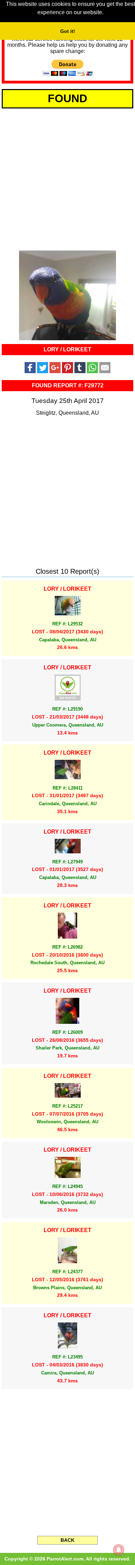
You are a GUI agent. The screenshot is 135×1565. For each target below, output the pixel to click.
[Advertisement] (67, 178)
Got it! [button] (67, 31)
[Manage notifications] (118, 1549)
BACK (67, 1540)
